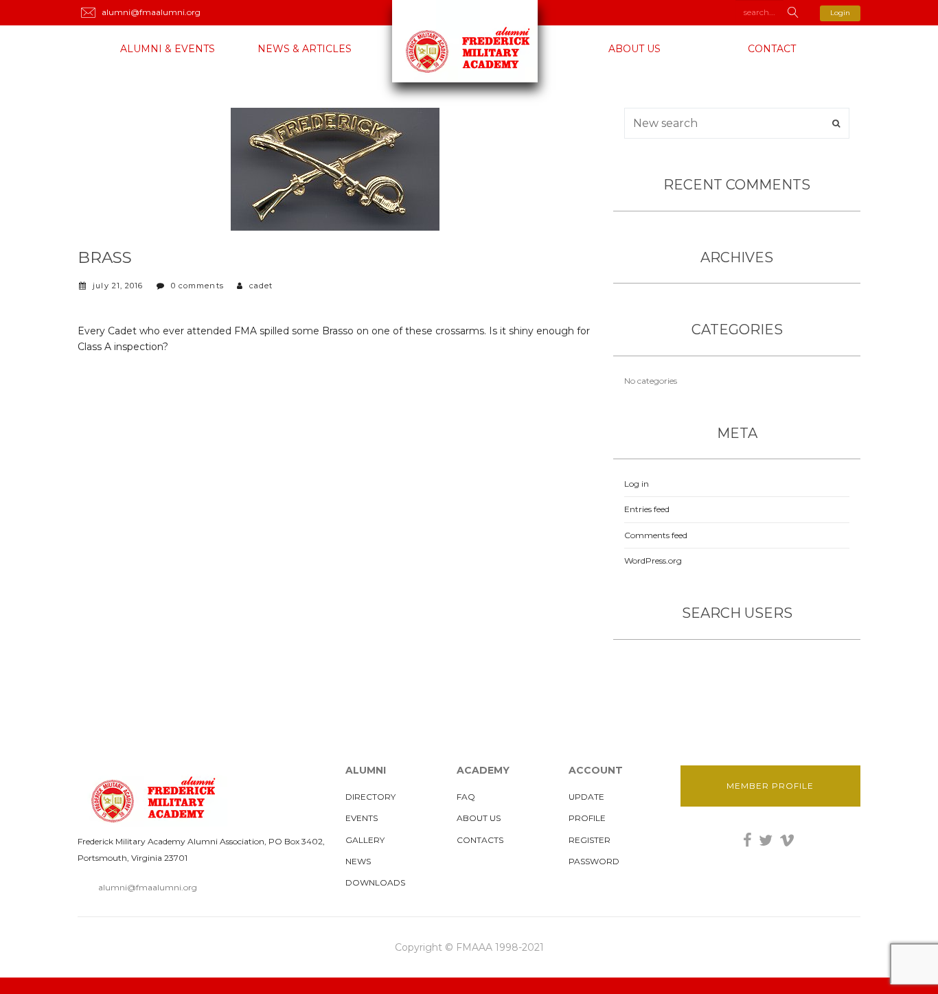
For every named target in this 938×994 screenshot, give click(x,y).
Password (594, 861)
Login (840, 12)
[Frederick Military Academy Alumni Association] (469, 41)
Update (586, 796)
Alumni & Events (167, 49)
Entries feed (647, 509)
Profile (587, 818)
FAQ (466, 796)
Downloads (375, 882)
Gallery (365, 840)
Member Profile (770, 786)
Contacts (480, 840)
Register (589, 840)
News (358, 861)
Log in (636, 483)
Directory (370, 796)
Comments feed (655, 535)
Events (361, 818)
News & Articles (305, 49)
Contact (772, 49)
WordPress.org (653, 560)
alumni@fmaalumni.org (147, 887)
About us (634, 49)
